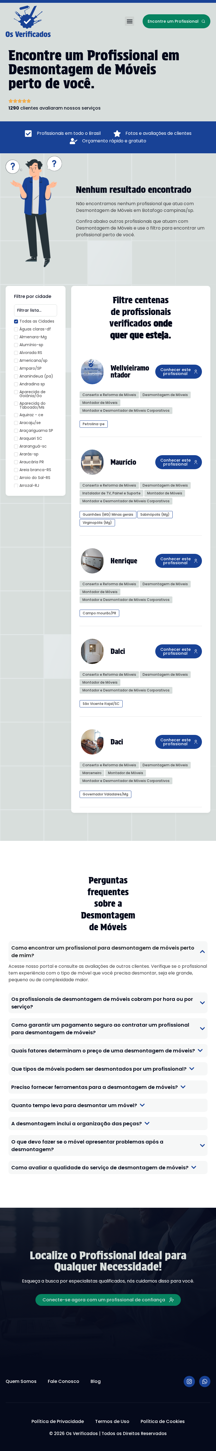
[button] (129, 21)
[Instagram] (189, 1381)
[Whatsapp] (204, 1381)
